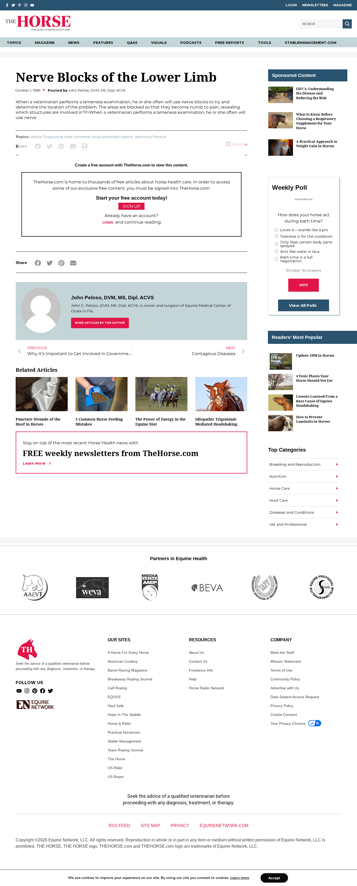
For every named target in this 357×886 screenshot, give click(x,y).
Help (193, 679)
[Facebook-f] (7, 5)
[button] (38, 263)
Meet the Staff (282, 652)
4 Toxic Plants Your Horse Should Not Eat (314, 378)
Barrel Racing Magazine (127, 670)
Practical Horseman (124, 732)
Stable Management (124, 741)
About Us (196, 652)
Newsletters (315, 5)
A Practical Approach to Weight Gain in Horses (316, 143)
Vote (303, 285)
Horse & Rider (119, 723)
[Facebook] (42, 690)
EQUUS (114, 697)
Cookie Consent (283, 715)
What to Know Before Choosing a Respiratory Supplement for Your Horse (316, 121)
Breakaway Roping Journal (130, 679)
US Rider (115, 768)
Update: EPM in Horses (315, 355)
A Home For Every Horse (128, 652)
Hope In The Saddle (124, 715)
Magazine (342, 5)
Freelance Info (201, 670)
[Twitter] (13, 5)
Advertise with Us (284, 688)
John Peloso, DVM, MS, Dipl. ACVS (112, 297)
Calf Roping (117, 688)
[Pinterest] (34, 690)
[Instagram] (26, 5)
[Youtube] (19, 690)
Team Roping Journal (125, 750)
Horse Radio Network (206, 688)
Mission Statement (285, 661)
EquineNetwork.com (224, 825)
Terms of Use (281, 670)
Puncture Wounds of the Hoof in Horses (38, 422)
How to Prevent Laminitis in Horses (313, 419)
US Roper (116, 777)
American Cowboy (123, 661)
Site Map (150, 825)
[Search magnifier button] (347, 23)
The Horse (116, 759)
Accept (274, 878)
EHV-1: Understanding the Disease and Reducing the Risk (315, 93)
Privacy (180, 825)
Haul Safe (116, 706)
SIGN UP (131, 206)
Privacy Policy (281, 706)
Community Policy (285, 679)
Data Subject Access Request (294, 697)
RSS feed (119, 825)
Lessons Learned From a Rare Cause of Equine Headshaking (317, 401)
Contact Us (198, 661)
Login (291, 5)
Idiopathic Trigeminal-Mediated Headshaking (216, 422)
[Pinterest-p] (19, 5)
